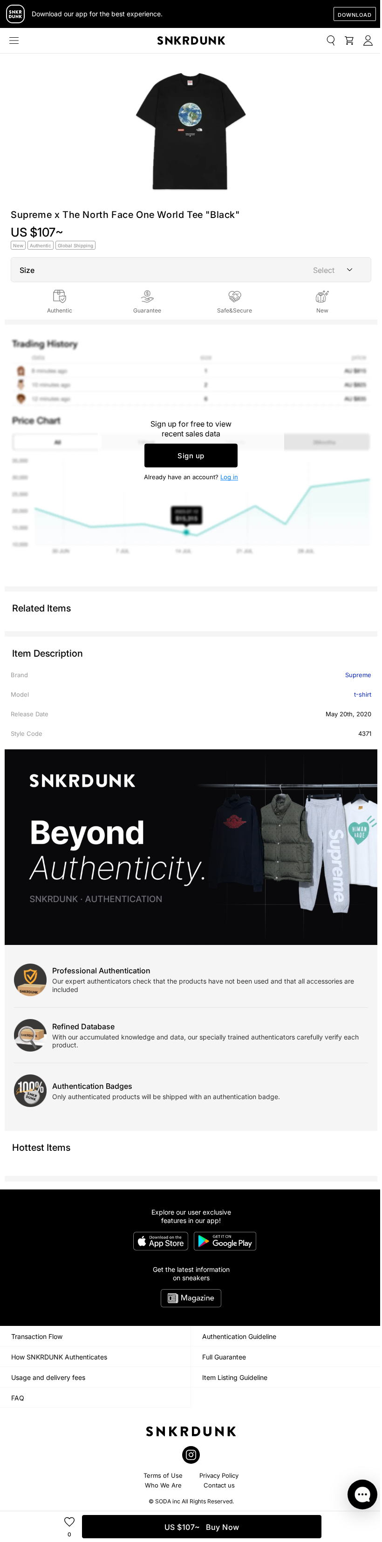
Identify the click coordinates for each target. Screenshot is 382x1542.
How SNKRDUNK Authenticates (59, 1357)
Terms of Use (163, 1475)
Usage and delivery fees (48, 1377)
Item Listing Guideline (234, 1377)
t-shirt (362, 694)
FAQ (17, 1398)
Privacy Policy (219, 1475)
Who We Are (163, 1485)
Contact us (219, 1485)
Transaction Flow (36, 1336)
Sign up (191, 455)
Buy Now (201, 1527)
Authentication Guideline (239, 1336)
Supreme (358, 675)
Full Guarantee (224, 1357)
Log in (229, 477)
